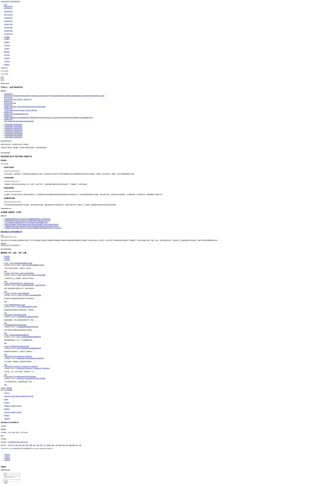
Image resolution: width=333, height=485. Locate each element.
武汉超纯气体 (8, 21)
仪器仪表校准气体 (35, 117)
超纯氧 (39, 107)
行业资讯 (7, 58)
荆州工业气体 (8, 97)
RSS (76, 445)
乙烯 (32, 110)
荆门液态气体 (8, 34)
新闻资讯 (7, 52)
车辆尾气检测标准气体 (11, 117)
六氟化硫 (22, 110)
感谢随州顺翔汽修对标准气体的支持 (39, 221)
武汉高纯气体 (8, 11)
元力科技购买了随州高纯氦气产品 (37, 222)
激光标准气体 (65, 117)
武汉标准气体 (8, 31)
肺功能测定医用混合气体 (20, 114)
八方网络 (10, 442)
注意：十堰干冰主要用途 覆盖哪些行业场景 (30, 265)
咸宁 (34, 445)
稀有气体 (19, 396)
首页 (5, 4)
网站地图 (72, 445)
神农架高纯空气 (46, 96)
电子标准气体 (45, 117)
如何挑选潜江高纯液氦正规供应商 (27, 316)
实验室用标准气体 (87, 117)
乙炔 (18, 99)
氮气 (11, 99)
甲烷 (35, 110)
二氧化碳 (25, 99)
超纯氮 (24, 107)
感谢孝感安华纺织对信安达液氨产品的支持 (45, 226)
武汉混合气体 (8, 27)
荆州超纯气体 (8, 105)
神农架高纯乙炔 (36, 96)
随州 (23, 445)
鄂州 (60, 445)
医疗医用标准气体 (75, 117)
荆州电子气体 (8, 108)
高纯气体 (7, 396)
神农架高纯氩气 (77, 96)
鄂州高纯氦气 (17, 96)
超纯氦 (43, 107)
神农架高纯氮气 (66, 96)
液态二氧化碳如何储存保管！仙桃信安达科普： (32, 285)
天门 (44, 445)
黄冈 (63, 445)
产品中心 (7, 393)
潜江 (41, 445)
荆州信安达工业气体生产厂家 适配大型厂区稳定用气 (33, 368)
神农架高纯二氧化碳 (98, 96)
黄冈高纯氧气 (18, 128)
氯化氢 (12, 110)
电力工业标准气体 (55, 117)
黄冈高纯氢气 (18, 124)
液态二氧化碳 (8, 121)
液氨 (20, 121)
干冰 (30, 99)
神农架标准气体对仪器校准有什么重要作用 (30, 358)
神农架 (49, 445)
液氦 (14, 121)
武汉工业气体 (8, 15)
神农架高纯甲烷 (87, 96)
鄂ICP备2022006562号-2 (21, 442)
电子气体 (30, 396)
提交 (6, 482)
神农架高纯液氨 (56, 96)
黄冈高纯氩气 (18, 137)
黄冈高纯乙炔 (18, 130)
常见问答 (7, 55)
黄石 (53, 445)
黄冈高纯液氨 (18, 133)
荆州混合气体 (8, 112)
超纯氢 (11, 107)
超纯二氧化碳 (17, 107)
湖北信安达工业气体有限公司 (11, 232)
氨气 (8, 99)
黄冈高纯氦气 (18, 126)
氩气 (15, 99)
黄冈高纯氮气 (18, 135)
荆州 (9, 445)
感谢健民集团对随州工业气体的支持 (39, 219)
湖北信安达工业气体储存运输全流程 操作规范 (31, 378)
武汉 (67, 445)
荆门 (13, 445)
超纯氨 (6, 107)
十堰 (56, 445)
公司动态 (7, 61)
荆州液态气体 (8, 119)
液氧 (17, 121)
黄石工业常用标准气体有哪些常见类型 (29, 348)
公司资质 (7, 45)
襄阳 (30, 445)
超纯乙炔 (33, 107)
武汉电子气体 (8, 24)
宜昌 (20, 445)
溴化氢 (17, 110)
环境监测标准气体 (23, 117)
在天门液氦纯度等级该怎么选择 (27, 306)
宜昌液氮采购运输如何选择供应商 (27, 327)
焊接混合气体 (8, 114)
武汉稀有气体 (8, 18)
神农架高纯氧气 (26, 96)
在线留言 (7, 419)
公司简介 (7, 48)
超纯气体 (24, 396)
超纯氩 (28, 107)
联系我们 (7, 64)
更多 (5, 271)
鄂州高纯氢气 (8, 96)
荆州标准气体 (8, 116)
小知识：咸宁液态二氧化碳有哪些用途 (29, 295)
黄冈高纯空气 (18, 132)
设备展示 (7, 42)
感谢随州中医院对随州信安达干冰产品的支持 (47, 228)
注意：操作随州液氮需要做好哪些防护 (29, 337)
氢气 (21, 99)
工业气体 (13, 396)
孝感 (27, 445)
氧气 (5, 99)
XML (80, 445)
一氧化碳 (7, 110)
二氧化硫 (28, 110)
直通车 (6, 399)
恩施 (16, 445)
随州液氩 (31, 121)
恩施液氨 (9, 390)
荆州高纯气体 (8, 94)
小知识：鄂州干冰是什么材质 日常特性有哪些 (31, 275)
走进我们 (7, 39)
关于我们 (7, 403)
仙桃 (37, 445)
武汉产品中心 (8, 8)
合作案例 (7, 37)
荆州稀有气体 (8, 101)
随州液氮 (25, 121)
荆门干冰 (3, 390)
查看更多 (3, 91)
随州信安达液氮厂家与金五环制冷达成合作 (45, 224)
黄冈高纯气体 (8, 6)
